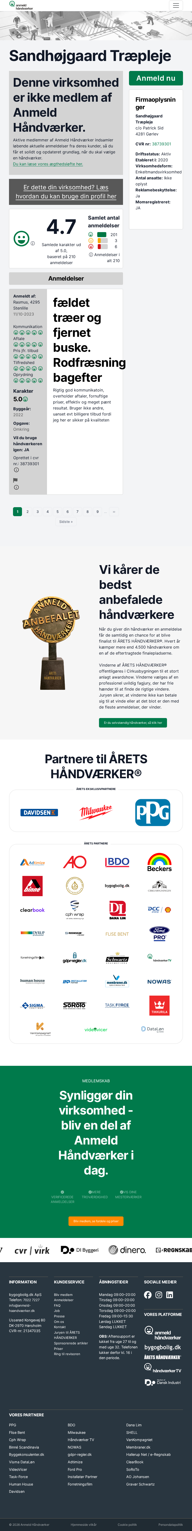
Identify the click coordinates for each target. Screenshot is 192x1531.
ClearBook (135, 1462)
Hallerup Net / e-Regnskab (148, 1454)
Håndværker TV (81, 1440)
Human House (21, 1484)
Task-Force (18, 1477)
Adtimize (75, 1462)
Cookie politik (127, 1525)
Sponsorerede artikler (71, 1343)
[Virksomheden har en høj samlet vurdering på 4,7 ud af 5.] (33, 243)
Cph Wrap (17, 1440)
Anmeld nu (156, 78)
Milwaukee (77, 1432)
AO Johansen (137, 1477)
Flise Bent (17, 1432)
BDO (71, 1425)
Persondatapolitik (170, 1525)
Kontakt (60, 1327)
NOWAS (74, 1447)
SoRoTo (132, 1469)
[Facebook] (148, 1295)
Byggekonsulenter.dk (26, 1454)
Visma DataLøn (21, 1462)
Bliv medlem (63, 1295)
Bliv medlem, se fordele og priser (96, 1221)
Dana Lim (134, 1425)
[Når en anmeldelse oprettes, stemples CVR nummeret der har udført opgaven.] (28, 470)
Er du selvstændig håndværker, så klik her (133, 723)
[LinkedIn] (169, 1295)
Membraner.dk (138, 1447)
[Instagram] (159, 1295)
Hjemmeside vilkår (83, 1525)
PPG (12, 1425)
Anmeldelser (64, 1300)
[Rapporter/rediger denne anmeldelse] (15, 480)
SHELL (132, 1432)
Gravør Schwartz (140, 1484)
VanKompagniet (139, 1440)
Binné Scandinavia (24, 1447)
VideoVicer (18, 1469)
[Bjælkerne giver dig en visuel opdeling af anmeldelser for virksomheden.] (91, 254)
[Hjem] (21, 5)
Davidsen (16, 1491)
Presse (59, 1316)
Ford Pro (75, 1469)
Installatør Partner (82, 1477)
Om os (59, 1322)
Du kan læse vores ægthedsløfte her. (48, 163)
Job (57, 1311)
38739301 (161, 143)
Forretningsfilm (80, 1484)
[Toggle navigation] (176, 5)
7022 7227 (31, 1300)
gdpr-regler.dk (80, 1454)
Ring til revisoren (67, 1354)
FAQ (57, 1305)
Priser (58, 1349)
